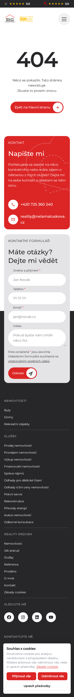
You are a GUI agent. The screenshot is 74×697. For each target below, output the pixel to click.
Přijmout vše (21, 676)
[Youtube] (51, 617)
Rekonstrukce (14, 501)
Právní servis (13, 494)
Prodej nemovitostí (18, 445)
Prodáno (10, 571)
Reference (11, 564)
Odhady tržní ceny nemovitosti (26, 487)
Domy (8, 417)
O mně (9, 578)
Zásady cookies (15, 592)
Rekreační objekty (17, 424)
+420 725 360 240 (37, 204)
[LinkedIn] (37, 617)
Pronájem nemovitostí (20, 452)
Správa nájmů (14, 473)
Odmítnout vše (53, 676)
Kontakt (10, 585)
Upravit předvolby (37, 686)
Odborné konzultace (18, 522)
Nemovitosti (13, 543)
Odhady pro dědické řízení (23, 480)
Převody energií (15, 508)
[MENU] (64, 19)
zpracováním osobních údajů (29, 361)
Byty (7, 410)
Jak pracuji (11, 550)
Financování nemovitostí (22, 466)
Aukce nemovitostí (17, 515)
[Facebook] (9, 617)
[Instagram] (23, 617)
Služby (9, 557)
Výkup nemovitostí (17, 459)
